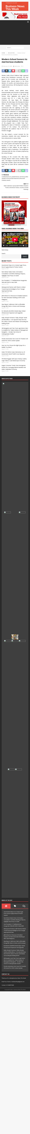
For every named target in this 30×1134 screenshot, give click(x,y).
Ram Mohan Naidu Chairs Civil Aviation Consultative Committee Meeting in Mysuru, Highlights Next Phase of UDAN (13, 273)
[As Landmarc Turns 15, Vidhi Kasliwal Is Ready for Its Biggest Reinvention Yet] (15, 637)
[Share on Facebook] (3, 70)
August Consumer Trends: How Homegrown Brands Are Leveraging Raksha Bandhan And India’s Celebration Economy (14, 367)
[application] (15, 239)
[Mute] (23, 245)
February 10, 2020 (7, 66)
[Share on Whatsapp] (23, 70)
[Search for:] (15, 47)
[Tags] (15, 906)
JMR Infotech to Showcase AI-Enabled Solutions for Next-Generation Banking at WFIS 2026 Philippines (14, 297)
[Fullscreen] (26, 245)
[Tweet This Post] (6, 70)
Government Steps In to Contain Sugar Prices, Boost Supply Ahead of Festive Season (13, 913)
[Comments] (23, 906)
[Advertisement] (15, 35)
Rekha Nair (17, 66)
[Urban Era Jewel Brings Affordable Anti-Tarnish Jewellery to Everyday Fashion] (11, 833)
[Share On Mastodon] (26, 70)
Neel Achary (5, 250)
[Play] (4, 245)
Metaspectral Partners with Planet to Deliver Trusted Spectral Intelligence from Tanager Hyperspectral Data (14, 289)
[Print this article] (20, 70)
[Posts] (6, 906)
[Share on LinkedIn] (10, 70)
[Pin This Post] (13, 70)
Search (3, 253)
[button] (28, 22)
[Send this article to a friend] (16, 70)
